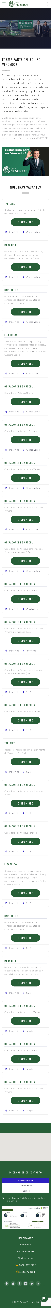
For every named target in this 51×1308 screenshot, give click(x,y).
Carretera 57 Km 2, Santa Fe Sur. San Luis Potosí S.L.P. (26, 1200)
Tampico (25, 1190)
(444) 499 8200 (27, 1272)
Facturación (25, 1244)
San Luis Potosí (25, 1180)
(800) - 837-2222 (27, 1265)
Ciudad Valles (25, 1185)
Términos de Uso (25, 1258)
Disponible (25, 222)
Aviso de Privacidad (25, 1251)
